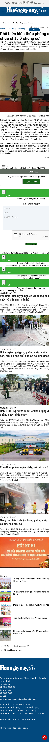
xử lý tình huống (25, 168)
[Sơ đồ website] (24, 3)
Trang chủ (6, 23)
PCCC (42, 168)
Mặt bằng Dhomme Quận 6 (13, 650)
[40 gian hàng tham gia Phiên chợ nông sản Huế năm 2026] (5, 596)
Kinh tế (15, 23)
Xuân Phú (36, 168)
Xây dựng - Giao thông (28, 23)
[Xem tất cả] (4, 11)
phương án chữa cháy (9, 168)
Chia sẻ (34, 30)
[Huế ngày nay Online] (27, 11)
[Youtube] (31, 3)
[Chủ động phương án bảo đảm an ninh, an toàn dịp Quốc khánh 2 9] (5, 635)
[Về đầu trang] (44, 737)
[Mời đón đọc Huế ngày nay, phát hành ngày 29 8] (5, 609)
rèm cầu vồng (15, 646)
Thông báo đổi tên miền (14, 727)
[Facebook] (27, 3)
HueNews (37, 3)
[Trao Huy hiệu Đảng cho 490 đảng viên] (5, 622)
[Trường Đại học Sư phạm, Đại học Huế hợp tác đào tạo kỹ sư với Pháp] (5, 583)
